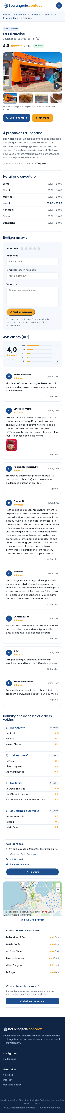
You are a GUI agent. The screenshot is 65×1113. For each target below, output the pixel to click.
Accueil (6, 14)
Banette (10, 738)
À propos (8, 1074)
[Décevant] (22, 248)
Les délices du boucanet (18, 794)
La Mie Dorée (12, 827)
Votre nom (12, 255)
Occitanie (35, 14)
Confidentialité (31, 1100)
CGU (21, 1100)
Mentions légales (12, 1084)
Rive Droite (15, 783)
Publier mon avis (22, 312)
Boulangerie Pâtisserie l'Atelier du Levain (26, 799)
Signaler (54, 396)
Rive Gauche (17, 727)
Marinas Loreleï (18, 755)
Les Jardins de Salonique (24, 810)
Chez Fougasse (14, 766)
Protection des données (52, 1100)
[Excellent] (39, 248)
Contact (7, 1079)
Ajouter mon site (20, 864)
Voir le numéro (18, 117)
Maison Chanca (14, 744)
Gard (47, 14)
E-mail (21, 270)
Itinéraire (44, 117)
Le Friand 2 (11, 733)
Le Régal (10, 761)
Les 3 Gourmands (15, 771)
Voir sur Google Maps (32, 919)
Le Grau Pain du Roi (16, 788)
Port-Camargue (29, 854)
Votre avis (11, 284)
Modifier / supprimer (34, 1001)
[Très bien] (34, 248)
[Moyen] (26, 248)
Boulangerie (25, 5)
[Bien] (30, 248)
